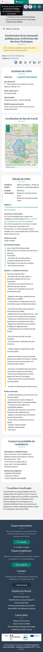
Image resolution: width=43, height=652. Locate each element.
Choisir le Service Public (21, 624)
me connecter (22, 565)
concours (6, 2)
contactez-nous (21, 585)
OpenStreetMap (19, 165)
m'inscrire (22, 542)
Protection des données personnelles (21, 606)
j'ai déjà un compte (22, 547)
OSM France (10, 167)
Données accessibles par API (25, 647)
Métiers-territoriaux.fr (21, 621)
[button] (8, 126)
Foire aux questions (22, 603)
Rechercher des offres (21, 597)
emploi (20, 2)
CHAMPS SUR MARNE (27, 77)
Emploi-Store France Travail (21, 629)
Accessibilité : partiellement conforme (21, 608)
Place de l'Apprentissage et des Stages (21, 627)
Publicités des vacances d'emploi (20, 600)
